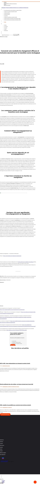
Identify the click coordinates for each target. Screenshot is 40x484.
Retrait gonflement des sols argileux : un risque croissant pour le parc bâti (16, 384)
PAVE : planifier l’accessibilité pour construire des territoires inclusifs (15, 405)
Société (5, 2)
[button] (2, 33)
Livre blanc (6, 26)
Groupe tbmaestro (5, 1)
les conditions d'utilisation (4, 461)
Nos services (4, 9)
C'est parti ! (12, 345)
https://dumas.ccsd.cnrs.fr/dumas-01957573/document (16, 330)
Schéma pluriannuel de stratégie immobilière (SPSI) (12, 19)
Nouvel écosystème (7, 5)
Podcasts (5, 27)
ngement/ (23, 309)
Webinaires (6, 30)
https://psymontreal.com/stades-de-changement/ (12, 255)
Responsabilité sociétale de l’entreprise (10, 3)
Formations (6, 15)
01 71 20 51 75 (2, 454)
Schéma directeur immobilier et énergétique (25, 261)
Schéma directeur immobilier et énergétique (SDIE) (12, 18)
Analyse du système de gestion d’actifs (10, 11)
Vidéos (5, 29)
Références (4, 23)
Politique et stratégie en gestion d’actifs (10, 17)
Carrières (3, 6)
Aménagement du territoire (7, 386)
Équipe (5, 4)
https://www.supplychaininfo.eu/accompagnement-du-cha (10, 309)
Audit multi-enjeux (7, 14)
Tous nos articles (5, 414)
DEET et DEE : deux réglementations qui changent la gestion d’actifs (15, 363)
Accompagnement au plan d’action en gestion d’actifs (12, 10)
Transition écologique (15, 386)
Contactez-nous (4, 31)
